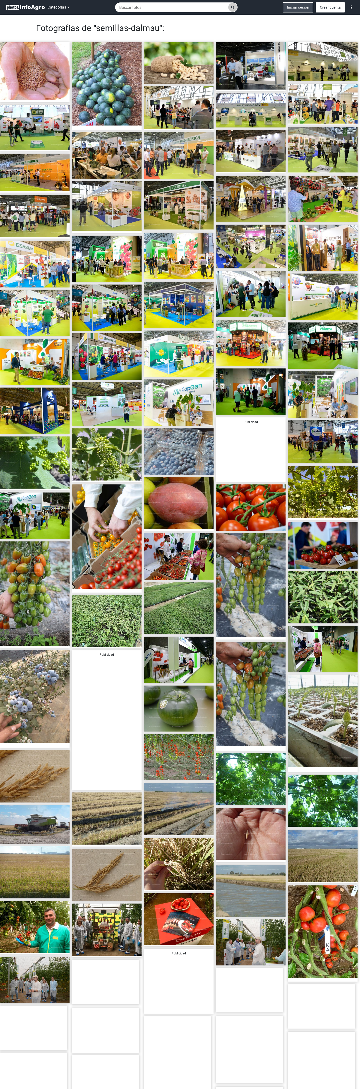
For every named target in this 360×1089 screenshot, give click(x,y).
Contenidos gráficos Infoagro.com (29, 96)
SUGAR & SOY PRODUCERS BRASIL (173, 78)
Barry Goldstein (233, 1077)
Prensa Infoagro (233, 85)
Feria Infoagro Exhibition (311, 75)
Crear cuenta (330, 7)
